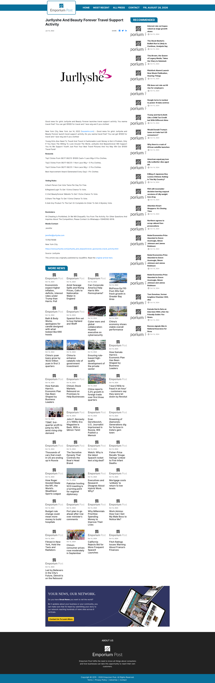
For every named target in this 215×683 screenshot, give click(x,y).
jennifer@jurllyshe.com (54, 235)
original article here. (104, 258)
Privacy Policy (101, 680)
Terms (90, 680)
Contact (134, 7)
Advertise (113, 680)
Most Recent (101, 7)
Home (86, 7)
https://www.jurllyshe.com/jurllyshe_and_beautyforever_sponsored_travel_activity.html (81, 249)
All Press (119, 7)
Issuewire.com (88, 131)
